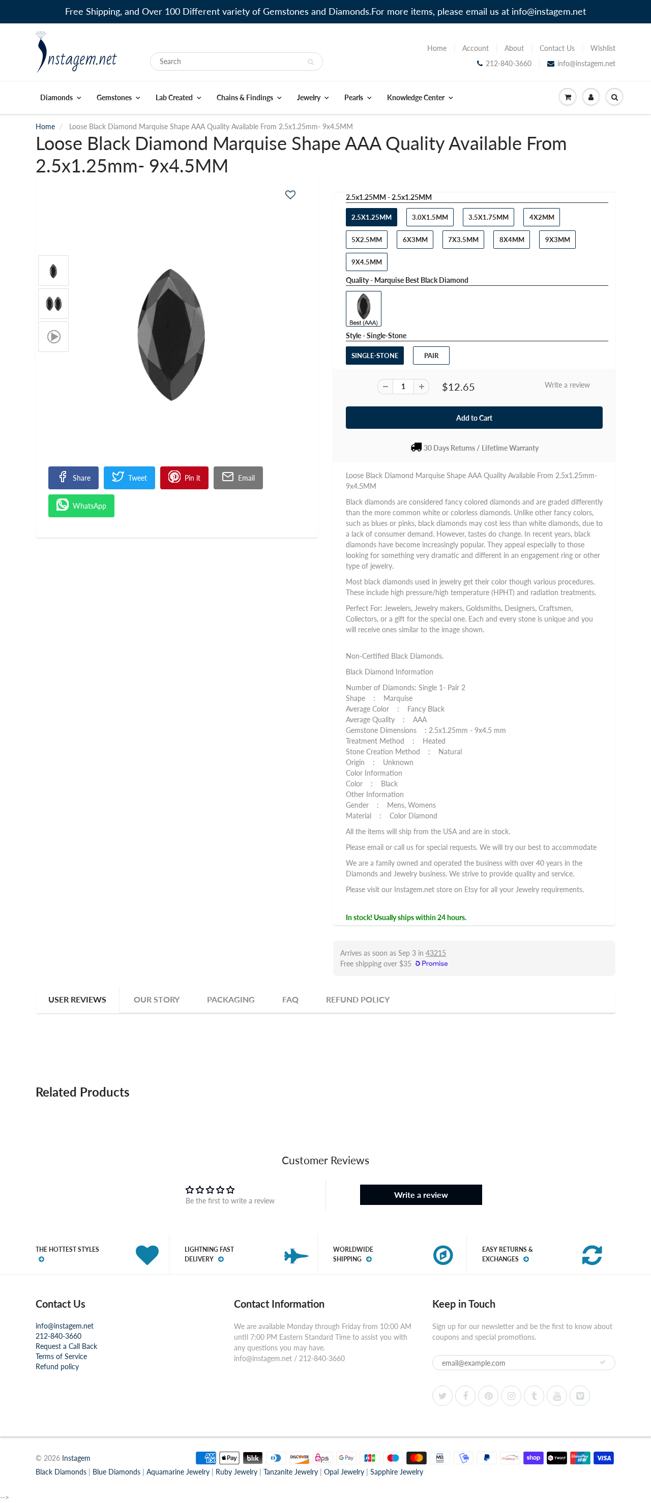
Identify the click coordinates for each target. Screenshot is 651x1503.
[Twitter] (442, 1396)
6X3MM (415, 239)
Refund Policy (358, 999)
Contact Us (557, 48)
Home (437, 48)
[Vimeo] (580, 1396)
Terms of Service (61, 1356)
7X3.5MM (463, 239)
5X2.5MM (366, 239)
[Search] (310, 62)
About (514, 48)
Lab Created (174, 98)
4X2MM (541, 217)
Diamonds (56, 98)
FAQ (290, 999)
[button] (290, 194)
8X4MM (511, 239)
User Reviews (77, 999)
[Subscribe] (602, 1362)
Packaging (231, 999)
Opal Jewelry (344, 1471)
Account (475, 48)
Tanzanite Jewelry (290, 1471)
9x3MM (557, 239)
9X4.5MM (366, 262)
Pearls (353, 98)
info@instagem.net (586, 63)
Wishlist (602, 48)
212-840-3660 (508, 63)
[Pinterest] (488, 1396)
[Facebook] (465, 1396)
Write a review (567, 384)
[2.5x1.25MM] (176, 329)
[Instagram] (511, 1396)
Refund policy (57, 1366)
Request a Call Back (66, 1346)
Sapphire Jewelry (396, 1471)
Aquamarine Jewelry (178, 1471)
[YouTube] (557, 1396)
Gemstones (114, 98)
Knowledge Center (416, 98)
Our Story (157, 999)
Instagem (76, 1458)
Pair (431, 355)
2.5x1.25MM (371, 217)
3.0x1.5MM (430, 217)
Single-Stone (374, 355)
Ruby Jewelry (236, 1471)
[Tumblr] (534, 1396)
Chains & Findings (245, 98)
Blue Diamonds (116, 1471)
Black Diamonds (61, 1471)
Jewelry (308, 98)
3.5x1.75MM (488, 217)
